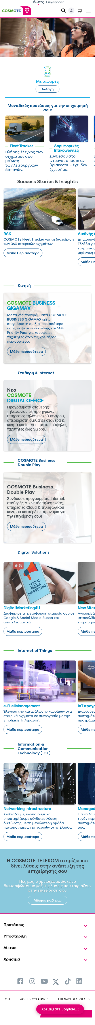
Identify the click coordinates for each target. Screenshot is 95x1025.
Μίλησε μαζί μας (48, 900)
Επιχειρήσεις (55, 2)
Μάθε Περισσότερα (23, 253)
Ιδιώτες (38, 2)
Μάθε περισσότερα (26, 351)
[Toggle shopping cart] (79, 10)
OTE (8, 999)
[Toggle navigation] (88, 10)
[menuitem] (20, 981)
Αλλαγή (48, 89)
